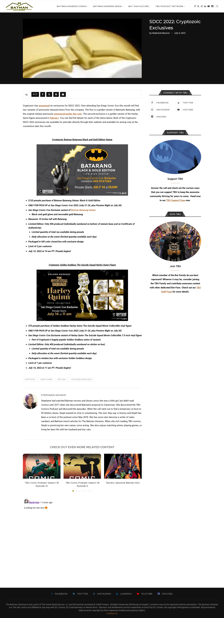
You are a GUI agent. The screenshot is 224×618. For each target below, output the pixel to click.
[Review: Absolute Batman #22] (123, 466)
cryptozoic (30, 379)
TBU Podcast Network (169, 6)
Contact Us (112, 613)
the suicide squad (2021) (81, 379)
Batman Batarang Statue (83, 210)
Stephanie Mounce (161, 33)
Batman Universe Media (107, 6)
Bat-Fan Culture (138, 6)
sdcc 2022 (61, 379)
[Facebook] (195, 6)
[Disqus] (82, 535)
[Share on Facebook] (42, 94)
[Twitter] (198, 6)
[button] (27, 472)
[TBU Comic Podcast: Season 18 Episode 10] (41, 466)
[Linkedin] (205, 6)
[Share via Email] (63, 94)
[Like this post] (36, 94)
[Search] (217, 6)
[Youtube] (209, 6)
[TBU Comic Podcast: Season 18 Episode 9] (82, 466)
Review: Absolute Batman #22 (123, 482)
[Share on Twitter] (49, 94)
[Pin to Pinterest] (56, 94)
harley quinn (46, 379)
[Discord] (212, 6)
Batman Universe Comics (72, 6)
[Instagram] (202, 6)
